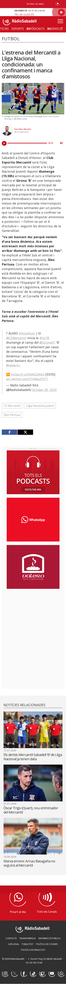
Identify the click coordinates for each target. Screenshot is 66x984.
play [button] (4, 143)
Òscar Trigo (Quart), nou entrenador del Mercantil (31, 810)
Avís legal (13, 944)
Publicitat (27, 944)
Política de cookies (47, 944)
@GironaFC (47, 342)
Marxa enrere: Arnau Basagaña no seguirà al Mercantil (29, 863)
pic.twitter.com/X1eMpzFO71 (27, 379)
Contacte (11, 938)
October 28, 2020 (44, 390)
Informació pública (49, 938)
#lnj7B (44, 338)
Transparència (27, 938)
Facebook (23, 973)
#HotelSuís (27, 333)
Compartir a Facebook (9, 432)
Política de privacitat (33, 949)
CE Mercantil (12, 406)
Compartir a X (25, 432)
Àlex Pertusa (12, 415)
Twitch (42, 973)
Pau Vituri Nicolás (22, 129)
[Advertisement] (33, 614)
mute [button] (61, 143)
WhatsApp (61, 973)
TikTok (33, 973)
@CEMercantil (16, 338)
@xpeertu (13, 365)
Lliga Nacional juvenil (40, 406)
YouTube (51, 973)
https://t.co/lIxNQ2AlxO (28, 374)
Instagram (5, 973)
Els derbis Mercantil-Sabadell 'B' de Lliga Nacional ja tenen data (33, 756)
